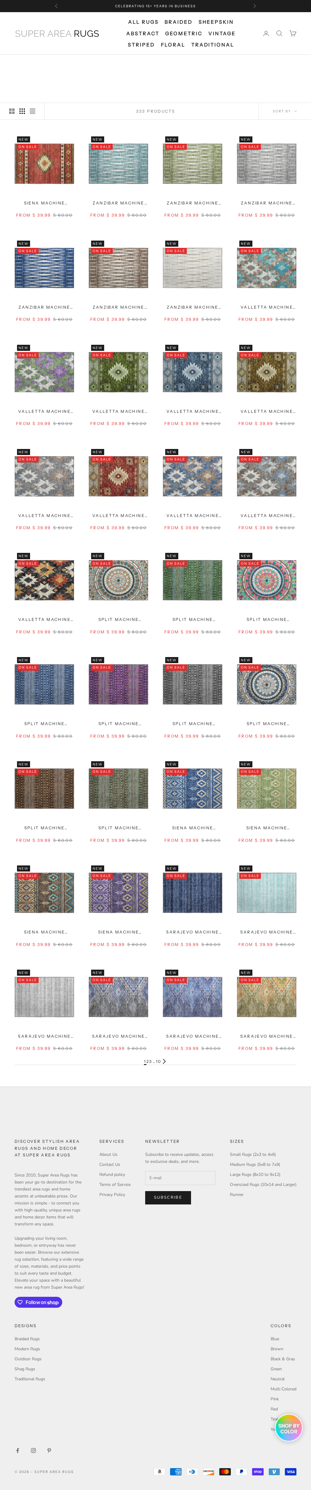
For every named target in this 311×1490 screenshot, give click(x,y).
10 (159, 1061)
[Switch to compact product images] (32, 111)
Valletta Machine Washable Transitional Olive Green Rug (118, 412)
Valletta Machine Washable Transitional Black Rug (44, 620)
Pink (275, 1399)
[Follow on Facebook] (18, 1450)
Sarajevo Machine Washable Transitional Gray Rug (44, 1037)
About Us (108, 1154)
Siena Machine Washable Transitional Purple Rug (118, 932)
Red (274, 1409)
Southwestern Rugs (72, 63)
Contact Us (109, 1164)
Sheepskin (216, 22)
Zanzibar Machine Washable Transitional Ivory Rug (192, 307)
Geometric (183, 33)
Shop (37, 63)
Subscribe (168, 1197)
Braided (178, 22)
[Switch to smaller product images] (22, 111)
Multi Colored (283, 1389)
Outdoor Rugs (28, 1359)
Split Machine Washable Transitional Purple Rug (118, 724)
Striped (141, 45)
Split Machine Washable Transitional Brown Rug (118, 828)
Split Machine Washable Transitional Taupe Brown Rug (118, 620)
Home (20, 63)
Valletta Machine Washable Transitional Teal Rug (266, 307)
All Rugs (143, 22)
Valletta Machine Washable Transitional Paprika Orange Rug (118, 516)
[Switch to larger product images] (12, 111)
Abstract (142, 33)
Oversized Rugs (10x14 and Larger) (263, 1184)
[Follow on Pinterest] (49, 1450)
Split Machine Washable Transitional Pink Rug (266, 620)
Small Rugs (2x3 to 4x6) (253, 1154)
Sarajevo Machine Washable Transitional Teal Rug (266, 932)
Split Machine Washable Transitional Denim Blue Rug (266, 724)
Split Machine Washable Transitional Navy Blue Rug (44, 724)
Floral (173, 45)
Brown (277, 1349)
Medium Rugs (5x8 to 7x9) (255, 1164)
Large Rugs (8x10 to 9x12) (255, 1174)
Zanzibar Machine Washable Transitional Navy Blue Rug (44, 307)
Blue (275, 1339)
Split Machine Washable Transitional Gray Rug (193, 724)
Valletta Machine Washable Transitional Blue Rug (192, 412)
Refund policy (112, 1174)
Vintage (221, 33)
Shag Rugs (25, 1369)
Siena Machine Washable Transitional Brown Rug (44, 932)
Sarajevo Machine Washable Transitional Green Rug (267, 1037)
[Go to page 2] (164, 1061)
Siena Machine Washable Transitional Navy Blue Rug (192, 828)
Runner (237, 1194)
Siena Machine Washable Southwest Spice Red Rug (44, 203)
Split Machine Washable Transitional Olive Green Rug (192, 620)
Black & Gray (283, 1359)
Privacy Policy (112, 1194)
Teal (274, 1419)
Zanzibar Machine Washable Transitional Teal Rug (118, 203)
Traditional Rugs (30, 1379)
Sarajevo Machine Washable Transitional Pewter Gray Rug (118, 1037)
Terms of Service (115, 1184)
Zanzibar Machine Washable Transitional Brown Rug (118, 307)
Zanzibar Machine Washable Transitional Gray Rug (267, 203)
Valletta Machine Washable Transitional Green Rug (44, 412)
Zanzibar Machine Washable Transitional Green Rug (192, 203)
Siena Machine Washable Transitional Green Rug (267, 828)
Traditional (212, 45)
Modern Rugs (27, 1349)
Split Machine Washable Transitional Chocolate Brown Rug (44, 828)
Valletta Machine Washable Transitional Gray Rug (44, 516)
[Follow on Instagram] (33, 1450)
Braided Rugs (27, 1339)
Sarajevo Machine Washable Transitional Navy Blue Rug (192, 932)
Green (276, 1369)
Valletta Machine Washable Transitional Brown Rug (266, 412)
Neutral (278, 1379)
